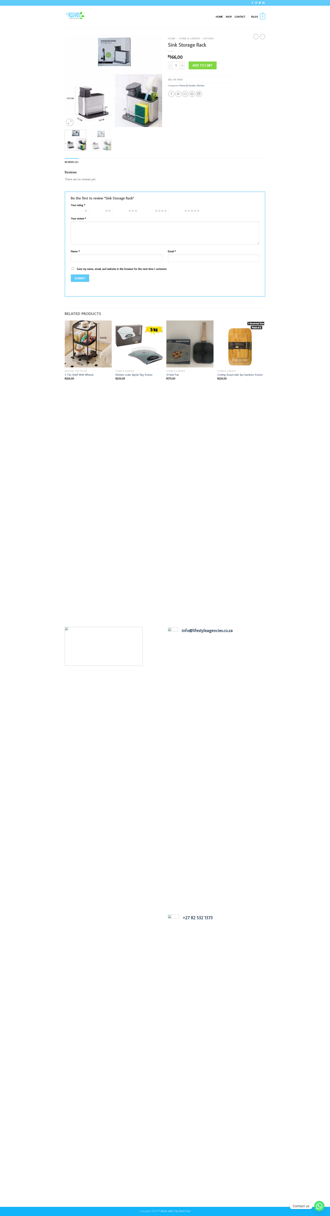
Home (219, 16)
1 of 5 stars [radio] (76, 210)
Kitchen (209, 38)
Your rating (78, 205)
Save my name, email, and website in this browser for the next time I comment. (122, 269)
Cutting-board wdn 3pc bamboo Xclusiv (240, 374)
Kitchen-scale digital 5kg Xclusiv (134, 374)
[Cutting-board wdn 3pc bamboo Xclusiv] (240, 344)
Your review (78, 218)
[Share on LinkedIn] (199, 94)
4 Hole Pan (172, 374)
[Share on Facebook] (171, 94)
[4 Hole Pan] (190, 344)
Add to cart (202, 65)
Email (172, 251)
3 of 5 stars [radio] (120, 210)
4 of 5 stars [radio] (147, 210)
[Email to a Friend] (185, 94)
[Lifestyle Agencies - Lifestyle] (84, 16)
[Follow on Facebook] (252, 3)
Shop (229, 16)
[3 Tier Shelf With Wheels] (88, 344)
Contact (240, 16)
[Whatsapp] (319, 1206)
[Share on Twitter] (178, 94)
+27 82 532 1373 (198, 917)
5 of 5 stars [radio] (176, 210)
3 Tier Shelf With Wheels (79, 374)
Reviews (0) (71, 161)
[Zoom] (70, 122)
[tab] (71, 162)
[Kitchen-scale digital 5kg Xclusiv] (139, 344)
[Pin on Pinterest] (192, 94)
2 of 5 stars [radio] (97, 210)
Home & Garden (189, 38)
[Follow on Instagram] (256, 3)
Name (75, 251)
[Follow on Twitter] (260, 3)
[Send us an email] (263, 3)
